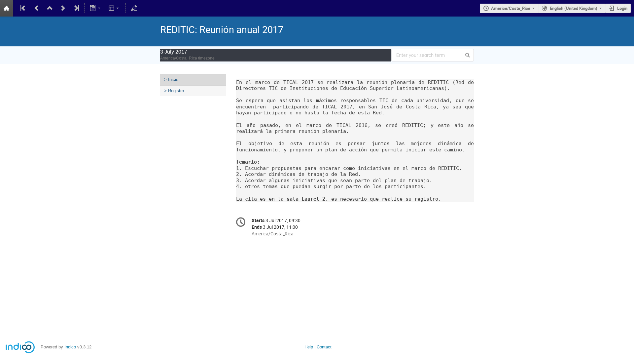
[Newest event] (76, 8)
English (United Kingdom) (573, 8)
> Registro (174, 90)
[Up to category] (49, 8)
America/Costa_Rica (510, 8)
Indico (70, 347)
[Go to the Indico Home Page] (6, 8)
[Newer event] (63, 8)
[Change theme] (114, 8)
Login (622, 8)
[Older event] (36, 8)
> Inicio (171, 79)
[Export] (95, 8)
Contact (324, 347)
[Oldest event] (23, 8)
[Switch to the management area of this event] (134, 8)
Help (308, 347)
